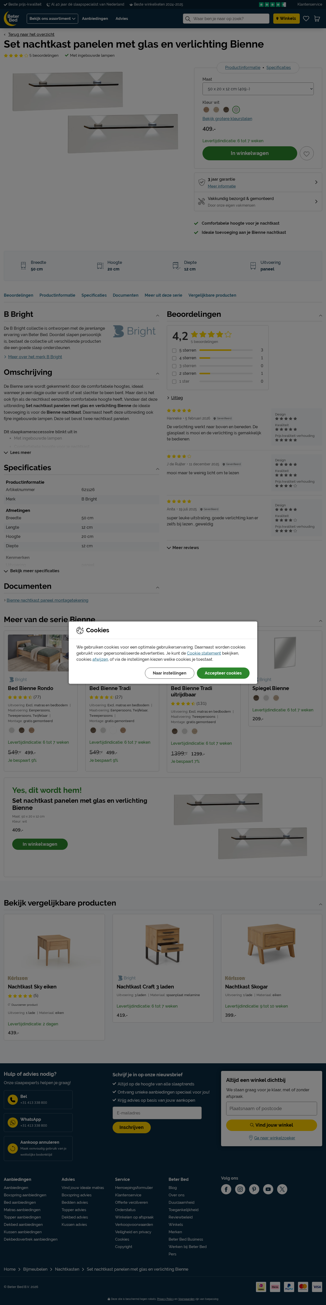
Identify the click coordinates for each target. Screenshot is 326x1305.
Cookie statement (204, 653)
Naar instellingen (169, 672)
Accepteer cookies (223, 672)
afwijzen (100, 659)
